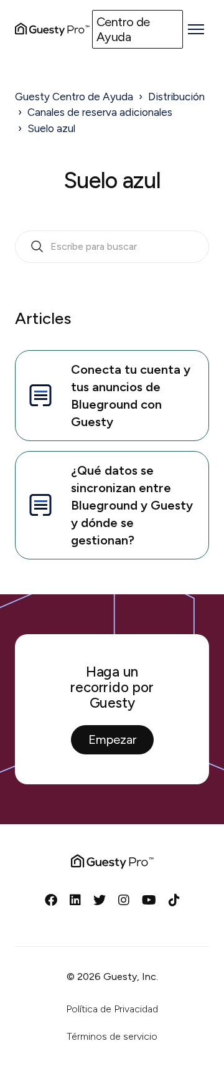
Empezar (112, 739)
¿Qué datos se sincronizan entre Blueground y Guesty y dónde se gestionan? (132, 505)
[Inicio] (52, 29)
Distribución (176, 96)
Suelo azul (51, 128)
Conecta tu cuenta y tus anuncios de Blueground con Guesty (130, 395)
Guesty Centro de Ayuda (74, 96)
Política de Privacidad (112, 1009)
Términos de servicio (112, 1036)
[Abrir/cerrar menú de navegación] (196, 29)
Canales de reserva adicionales (99, 112)
